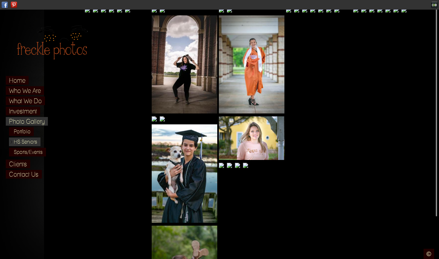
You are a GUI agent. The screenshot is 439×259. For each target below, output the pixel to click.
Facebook (4, 5)
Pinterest (14, 5)
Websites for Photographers (434, 5)
